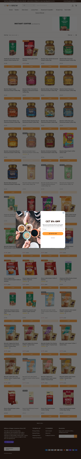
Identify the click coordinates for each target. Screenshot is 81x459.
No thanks (53, 237)
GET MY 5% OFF (53, 233)
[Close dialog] (64, 213)
